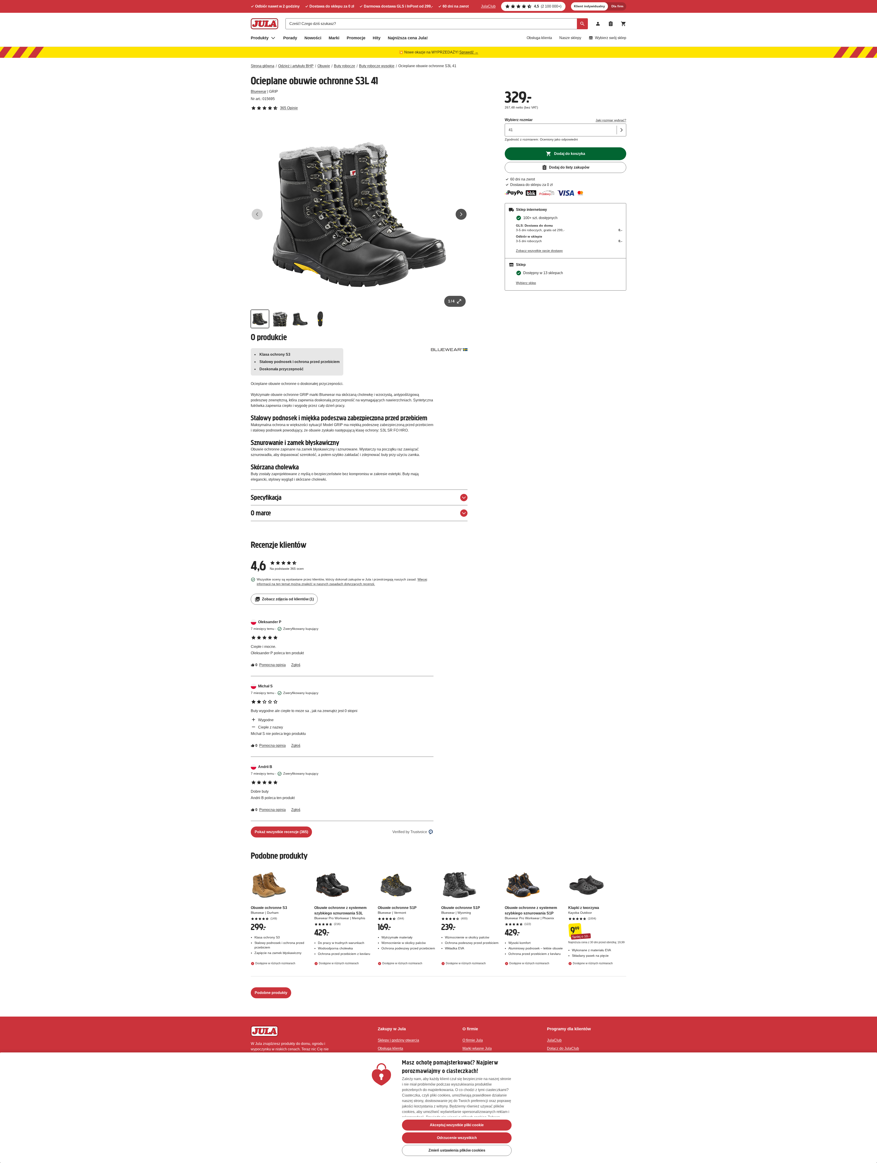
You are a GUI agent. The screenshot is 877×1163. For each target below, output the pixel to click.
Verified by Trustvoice (409, 832)
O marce (261, 513)
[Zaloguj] (597, 23)
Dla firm (617, 6)
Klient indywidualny (589, 6)
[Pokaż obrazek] (260, 319)
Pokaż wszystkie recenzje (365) (281, 832)
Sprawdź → (468, 52)
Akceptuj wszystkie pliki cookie (457, 1125)
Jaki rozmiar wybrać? (611, 120)
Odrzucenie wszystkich (457, 1138)
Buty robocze (344, 66)
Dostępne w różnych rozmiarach (275, 963)
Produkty (260, 38)
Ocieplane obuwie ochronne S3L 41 (427, 66)
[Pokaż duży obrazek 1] (359, 214)
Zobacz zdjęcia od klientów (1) (288, 599)
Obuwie (323, 66)
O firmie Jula (472, 1040)
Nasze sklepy (570, 38)
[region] (438, 1107)
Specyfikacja (266, 497)
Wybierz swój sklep (610, 38)
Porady (290, 38)
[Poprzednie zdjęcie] (257, 214)
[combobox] (436, 23)
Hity (376, 38)
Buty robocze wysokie (376, 66)
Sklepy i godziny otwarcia (398, 1040)
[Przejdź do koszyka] (623, 23)
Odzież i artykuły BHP (296, 66)
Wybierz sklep (526, 283)
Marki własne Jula (477, 1048)
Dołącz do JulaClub (563, 1048)
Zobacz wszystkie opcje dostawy (539, 250)
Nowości (312, 38)
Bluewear (258, 91)
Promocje (356, 38)
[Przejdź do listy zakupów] (610, 23)
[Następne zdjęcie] (461, 214)
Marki (334, 38)
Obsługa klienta (539, 38)
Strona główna (262, 66)
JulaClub (488, 6)
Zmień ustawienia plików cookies (456, 1150)
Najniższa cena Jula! (408, 38)
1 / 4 (451, 301)
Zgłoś (295, 665)
